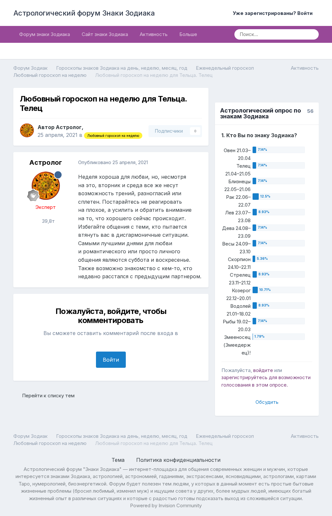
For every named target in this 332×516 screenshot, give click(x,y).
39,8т (48, 221)
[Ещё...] (196, 162)
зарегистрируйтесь (244, 377)
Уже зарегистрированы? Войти (274, 13)
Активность (154, 34)
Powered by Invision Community (166, 505)
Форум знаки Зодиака (44, 34)
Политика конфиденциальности (178, 460)
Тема (119, 460)
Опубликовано (113, 162)
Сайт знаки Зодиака (105, 34)
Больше (188, 34)
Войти (111, 359)
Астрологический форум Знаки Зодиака (84, 13)
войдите (263, 370)
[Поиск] (311, 34)
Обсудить (267, 402)
